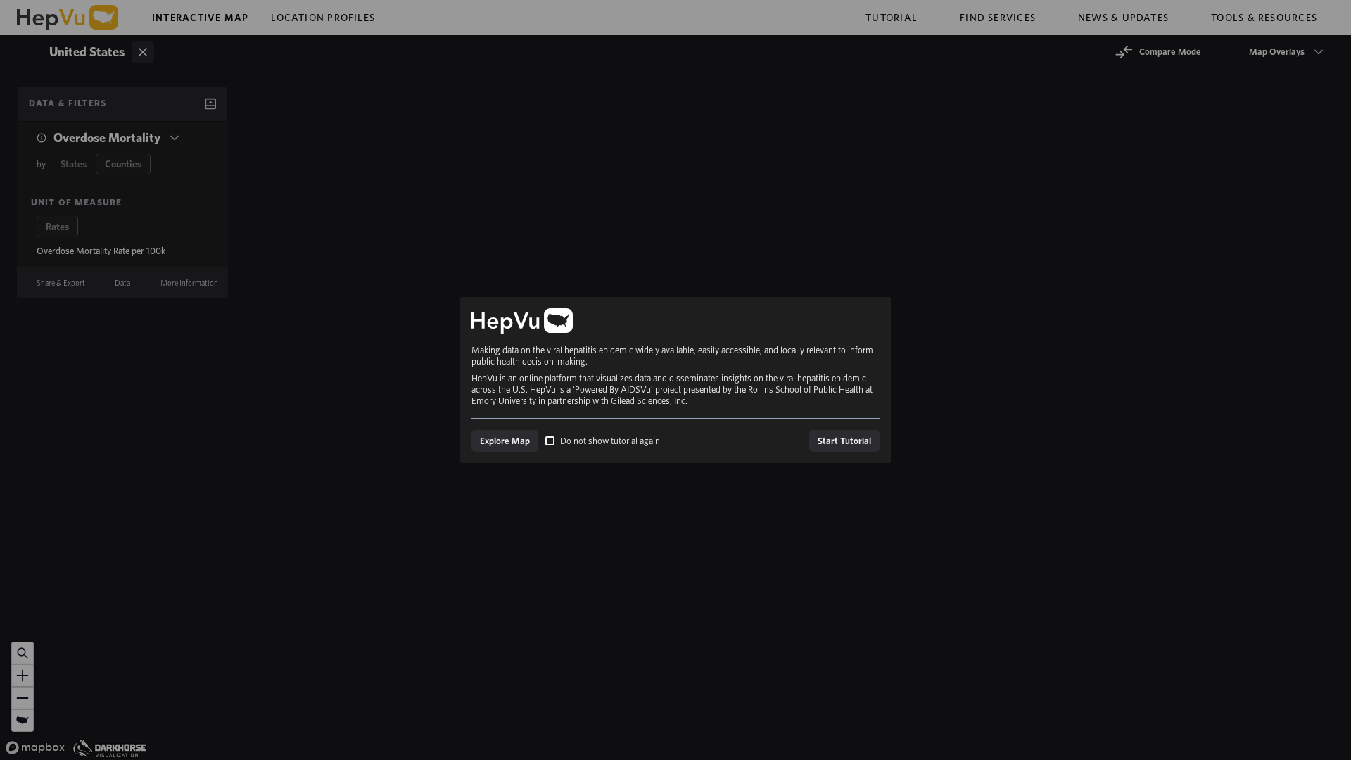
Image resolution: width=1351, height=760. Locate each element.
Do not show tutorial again (610, 441)
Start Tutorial (844, 441)
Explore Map (505, 441)
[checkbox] (549, 440)
